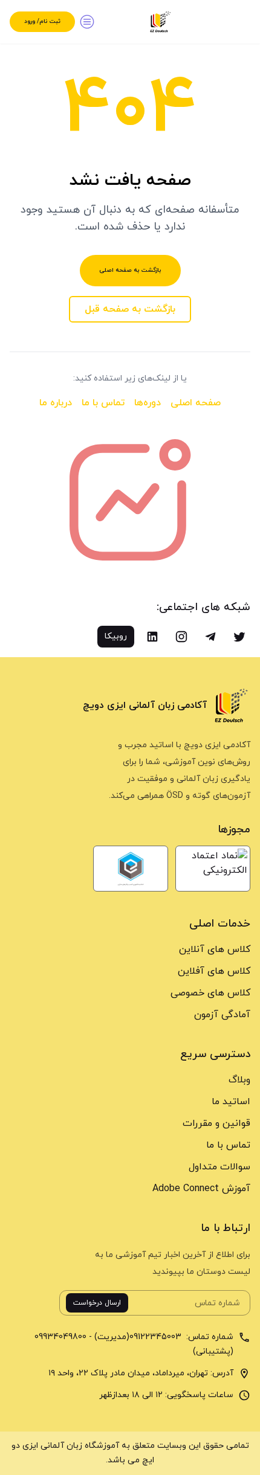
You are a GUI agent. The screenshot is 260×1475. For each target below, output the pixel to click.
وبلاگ (239, 1080)
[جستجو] (238, 22)
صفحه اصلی (196, 403)
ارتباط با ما (225, 1228)
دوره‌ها (147, 403)
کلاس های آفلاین (214, 971)
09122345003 (156, 1337)
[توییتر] (239, 637)
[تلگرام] (210, 637)
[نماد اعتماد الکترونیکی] (212, 869)
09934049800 (60, 1337)
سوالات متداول (219, 1167)
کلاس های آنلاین (214, 949)
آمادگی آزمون (222, 1014)
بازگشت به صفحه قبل (130, 309)
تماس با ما (103, 403)
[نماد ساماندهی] (130, 869)
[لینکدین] (152, 637)
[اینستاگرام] (181, 637)
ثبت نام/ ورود (42, 21)
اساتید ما (231, 1101)
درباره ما (55, 403)
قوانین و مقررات (216, 1123)
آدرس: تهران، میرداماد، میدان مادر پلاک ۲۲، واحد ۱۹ (140, 1373)
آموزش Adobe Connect (201, 1188)
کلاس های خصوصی (210, 993)
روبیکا (116, 636)
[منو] (87, 21)
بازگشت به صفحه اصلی (130, 270)
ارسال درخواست (97, 1303)
